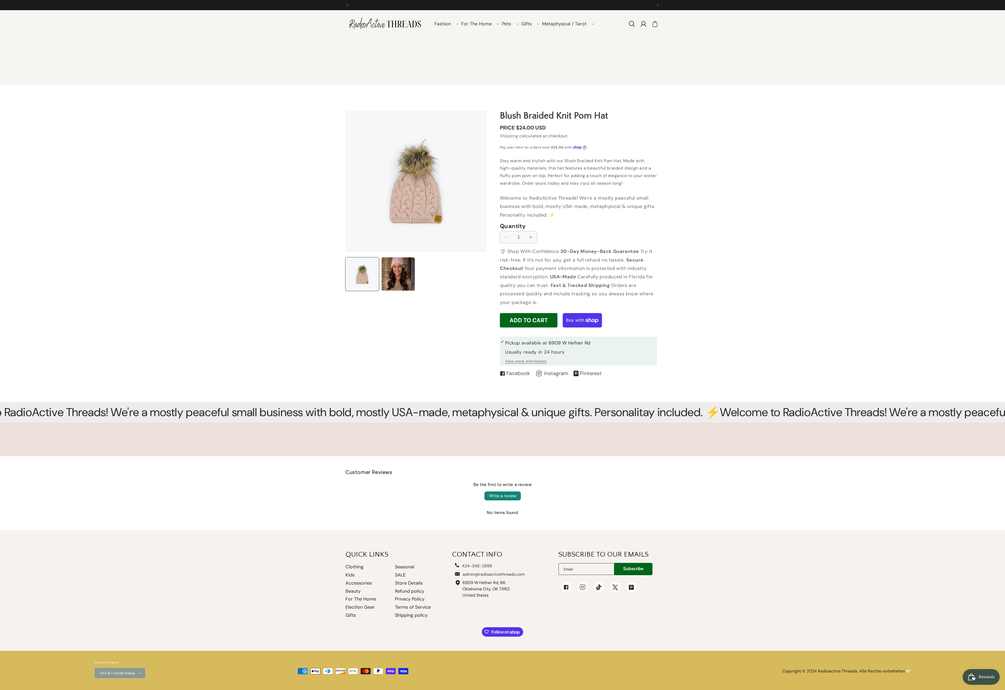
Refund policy (409, 591)
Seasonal (404, 567)
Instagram (556, 373)
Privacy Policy (410, 599)
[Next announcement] (657, 5)
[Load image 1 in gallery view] (362, 274)
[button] (444, 23)
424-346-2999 (477, 566)
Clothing (354, 567)
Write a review (502, 496)
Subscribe (633, 569)
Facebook (518, 373)
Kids (350, 575)
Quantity (513, 226)
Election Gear (360, 607)
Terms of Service (413, 607)
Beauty (353, 591)
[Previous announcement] (347, 5)
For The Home (360, 599)
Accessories (358, 583)
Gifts (350, 615)
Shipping (509, 136)
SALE (400, 575)
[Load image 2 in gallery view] (398, 274)
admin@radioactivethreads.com (494, 574)
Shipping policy (411, 615)
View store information (525, 361)
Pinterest (591, 373)
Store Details (409, 583)
